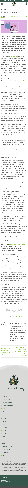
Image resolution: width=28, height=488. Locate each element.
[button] (2, 4)
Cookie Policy (6, 449)
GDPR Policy (6, 452)
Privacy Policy (6, 455)
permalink (21, 317)
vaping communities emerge (17, 244)
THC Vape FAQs (7, 433)
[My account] (21, 4)
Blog (4, 424)
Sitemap (5, 427)
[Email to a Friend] (15, 310)
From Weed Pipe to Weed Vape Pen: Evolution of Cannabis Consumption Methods (21, 351)
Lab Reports (6, 430)
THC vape (14, 56)
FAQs (4, 408)
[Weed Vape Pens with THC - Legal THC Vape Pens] (14, 4)
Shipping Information (8, 405)
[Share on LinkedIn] (21, 310)
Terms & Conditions (8, 446)
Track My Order (7, 399)
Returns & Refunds (7, 402)
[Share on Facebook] (9, 310)
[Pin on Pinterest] (18, 310)
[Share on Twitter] (12, 310)
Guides (4, 436)
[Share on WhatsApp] (7, 310)
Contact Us (5, 411)
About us (5, 421)
